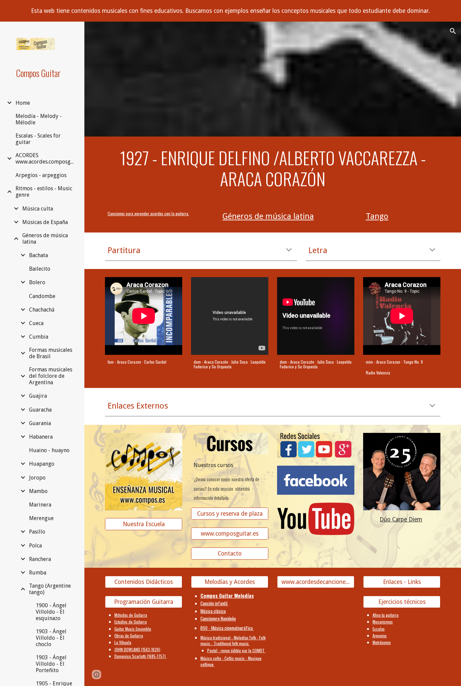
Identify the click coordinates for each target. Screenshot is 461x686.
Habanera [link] (41, 437)
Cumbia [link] (38, 337)
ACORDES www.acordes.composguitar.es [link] (46, 158)
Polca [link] (35, 545)
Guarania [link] (40, 423)
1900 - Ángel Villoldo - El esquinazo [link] (51, 611)
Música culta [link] (37, 208)
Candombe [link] (42, 296)
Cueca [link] (36, 323)
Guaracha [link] (40, 410)
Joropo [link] (37, 477)
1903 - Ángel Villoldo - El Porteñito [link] (51, 663)
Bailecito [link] (39, 269)
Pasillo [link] (37, 532)
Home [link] (23, 103)
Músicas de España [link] (45, 222)
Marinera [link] (40, 504)
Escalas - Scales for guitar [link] (38, 138)
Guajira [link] (38, 396)
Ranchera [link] (40, 559)
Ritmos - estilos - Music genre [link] (44, 191)
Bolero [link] (37, 282)
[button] (453, 31)
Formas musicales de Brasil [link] (50, 353)
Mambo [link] (38, 491)
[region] (230, 11)
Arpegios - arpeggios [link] (41, 175)
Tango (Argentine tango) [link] (50, 589)
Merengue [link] (41, 518)
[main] (273, 168)
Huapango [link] (41, 464)
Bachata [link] (38, 255)
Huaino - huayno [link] (49, 450)
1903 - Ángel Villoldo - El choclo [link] (51, 637)
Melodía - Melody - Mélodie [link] (39, 119)
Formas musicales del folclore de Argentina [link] (50, 376)
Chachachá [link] (41, 310)
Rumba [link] (37, 572)
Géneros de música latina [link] (45, 238)
